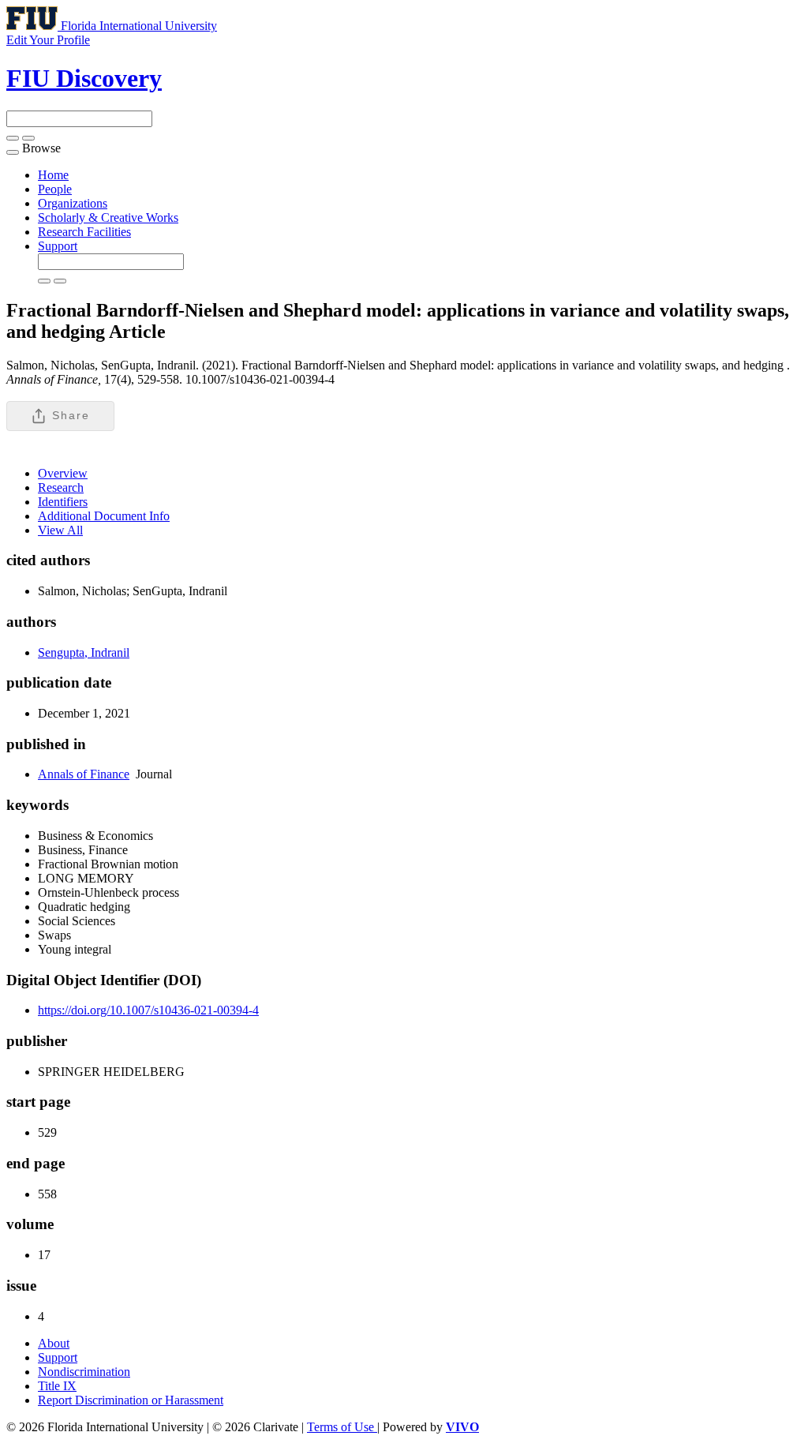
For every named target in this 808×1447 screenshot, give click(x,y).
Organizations (72, 203)
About (53, 1343)
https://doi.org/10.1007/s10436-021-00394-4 (148, 1010)
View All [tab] (60, 530)
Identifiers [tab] (63, 501)
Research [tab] (61, 487)
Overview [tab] (63, 473)
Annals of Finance (83, 774)
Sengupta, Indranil (83, 652)
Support (57, 246)
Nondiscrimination (84, 1371)
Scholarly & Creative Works (108, 217)
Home (53, 175)
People (55, 189)
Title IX (57, 1386)
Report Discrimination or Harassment (130, 1400)
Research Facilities (84, 231)
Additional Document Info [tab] (104, 516)
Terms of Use (342, 1427)
